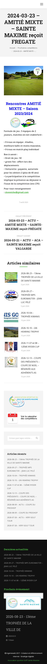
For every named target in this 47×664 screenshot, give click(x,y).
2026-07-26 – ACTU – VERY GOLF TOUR (21, 519)
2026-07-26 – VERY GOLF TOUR (20, 525)
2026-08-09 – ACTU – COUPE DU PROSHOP (21, 506)
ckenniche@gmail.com (17, 192)
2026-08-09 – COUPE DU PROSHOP (22, 512)
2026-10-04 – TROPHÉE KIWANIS (30, 314)
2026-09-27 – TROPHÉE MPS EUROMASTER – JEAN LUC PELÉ (31, 297)
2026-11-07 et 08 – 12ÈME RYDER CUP (30, 345)
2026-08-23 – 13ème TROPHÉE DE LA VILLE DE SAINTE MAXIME (32, 277)
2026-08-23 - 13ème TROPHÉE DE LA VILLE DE (21, 623)
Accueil (12, 48)
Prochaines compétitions (27, 48)
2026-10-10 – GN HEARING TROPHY (30, 330)
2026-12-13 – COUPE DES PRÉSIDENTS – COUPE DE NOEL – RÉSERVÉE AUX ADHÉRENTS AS (31, 365)
